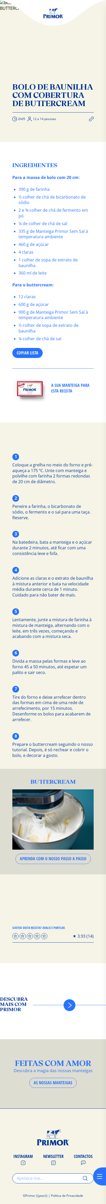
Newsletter (53, 1156)
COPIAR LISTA (27, 353)
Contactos (83, 1156)
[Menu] (99, 1176)
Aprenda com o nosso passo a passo (53, 858)
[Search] (85, 1178)
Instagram (23, 1156)
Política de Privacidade (67, 1195)
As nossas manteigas (53, 1083)
